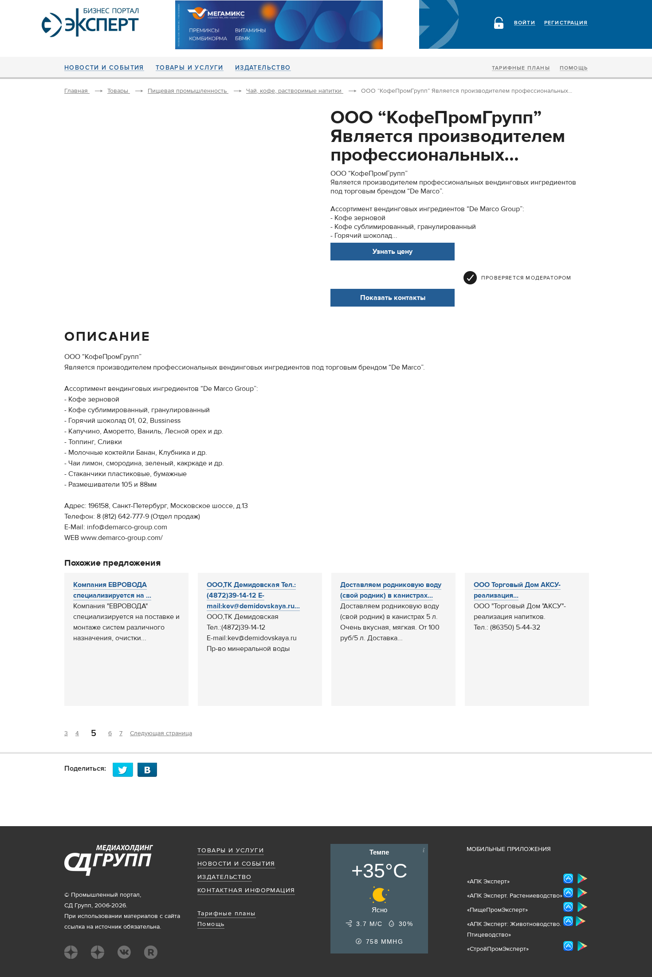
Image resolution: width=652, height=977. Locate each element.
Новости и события (104, 68)
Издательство (263, 68)
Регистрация (566, 23)
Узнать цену (392, 251)
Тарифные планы (521, 68)
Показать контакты (392, 297)
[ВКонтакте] (149, 769)
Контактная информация (246, 890)
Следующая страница (161, 733)
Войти (524, 23)
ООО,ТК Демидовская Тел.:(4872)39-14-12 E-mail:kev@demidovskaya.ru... (253, 595)
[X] (125, 769)
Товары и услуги (190, 68)
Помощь (574, 68)
